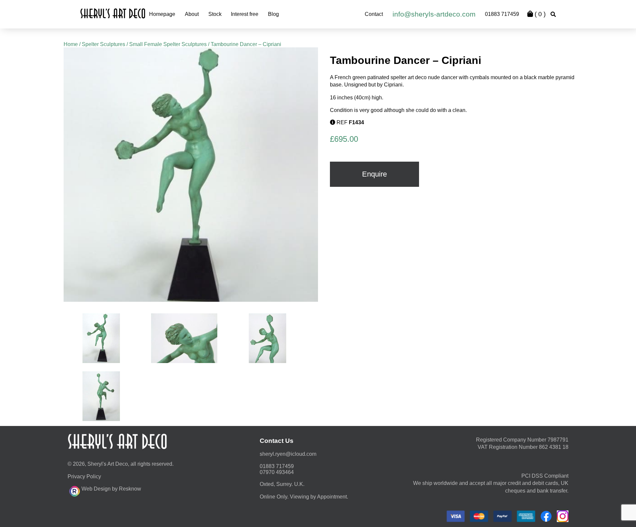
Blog (273, 14)
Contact (374, 14)
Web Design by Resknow (111, 489)
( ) (539, 14)
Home (71, 44)
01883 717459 (502, 14)
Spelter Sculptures (103, 44)
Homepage (162, 14)
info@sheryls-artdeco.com (434, 14)
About (192, 14)
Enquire (374, 174)
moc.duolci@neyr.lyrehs (288, 454)
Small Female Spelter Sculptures (168, 44)
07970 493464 (277, 472)
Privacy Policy (84, 476)
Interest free (244, 14)
